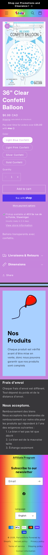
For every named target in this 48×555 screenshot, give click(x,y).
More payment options (24, 205)
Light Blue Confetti (17, 140)
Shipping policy (35, 546)
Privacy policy (37, 541)
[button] (6, 13)
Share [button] (9, 275)
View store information (19, 225)
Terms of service (16, 546)
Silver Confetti (15, 154)
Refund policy (21, 541)
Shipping (6, 119)
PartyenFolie (22, 537)
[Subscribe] (39, 481)
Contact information (25, 551)
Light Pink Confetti (17, 147)
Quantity (7, 169)
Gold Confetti (14, 162)
